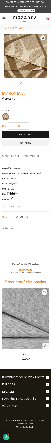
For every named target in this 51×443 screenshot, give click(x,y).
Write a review (8, 228)
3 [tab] (27, 82)
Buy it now (25, 143)
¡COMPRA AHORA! (26, 10)
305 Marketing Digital (25, 427)
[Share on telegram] (21, 217)
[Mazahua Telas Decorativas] (25, 18)
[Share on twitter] (16, 217)
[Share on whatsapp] (26, 217)
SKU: (4, 206)
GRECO (25, 354)
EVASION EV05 (13, 93)
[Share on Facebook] (11, 217)
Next (45, 327)
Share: (5, 217)
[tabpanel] (25, 56)
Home (4, 28)
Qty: (4, 126)
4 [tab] (30, 82)
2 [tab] (24, 82)
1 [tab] (20, 82)
